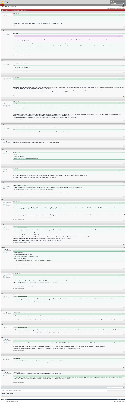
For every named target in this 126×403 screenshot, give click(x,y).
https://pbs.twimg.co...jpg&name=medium (19, 156)
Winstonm (4, 182)
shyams (3, 224)
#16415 (124, 293)
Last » (20, 390)
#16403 (124, 60)
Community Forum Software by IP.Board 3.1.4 (119, 401)
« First (6, 390)
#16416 (124, 310)
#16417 (124, 324)
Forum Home (6, 401)
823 (16, 390)
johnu (3, 324)
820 (11, 390)
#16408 (124, 149)
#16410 (124, 182)
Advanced (125, 4)
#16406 (124, 124)
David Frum (15, 81)
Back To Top (2, 401)
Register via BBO (114, 3)
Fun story (14, 142)
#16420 (124, 370)
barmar (3, 166)
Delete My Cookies (10, 401)
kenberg (4, 75)
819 (9, 390)
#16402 (124, 30)
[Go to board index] (6, 2)
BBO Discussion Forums (4, 6)
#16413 (124, 247)
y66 (3, 30)
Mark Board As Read (15, 401)
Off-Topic (9, 6)
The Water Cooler (13, 6)
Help (123, 3)
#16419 (124, 355)
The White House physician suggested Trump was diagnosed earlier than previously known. (26, 158)
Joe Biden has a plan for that (17, 63)
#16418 (124, 337)
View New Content (121, 6)
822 (14, 390)
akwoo (3, 310)
